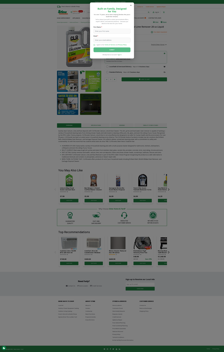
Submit (112, 50)
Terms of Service (110, 45)
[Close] (131, 5)
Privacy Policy (122, 45)
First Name (97, 27)
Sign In (120, 55)
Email (95, 36)
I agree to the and (111, 45)
